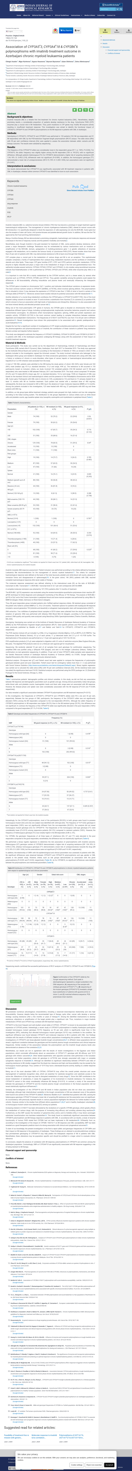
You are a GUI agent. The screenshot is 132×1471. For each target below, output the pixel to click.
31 (87, 1125)
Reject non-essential (94, 1465)
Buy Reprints (67, 30)
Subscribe (101, 15)
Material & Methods (109, 40)
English (10, 31)
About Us (26, 15)
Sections (105, 32)
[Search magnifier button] (121, 9)
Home (19, 15)
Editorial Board (38, 15)
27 (64, 1102)
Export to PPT (15, 1001)
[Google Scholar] (18, 1177)
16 (21, 323)
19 (59, 1017)
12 (49, 305)
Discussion (106, 47)
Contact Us (111, 15)
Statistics (116, 32)
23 (40, 1047)
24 (31, 1056)
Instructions (75, 15)
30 (78, 1120)
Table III (48, 860)
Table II (45, 708)
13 (15, 320)
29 (94, 1110)
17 (73, 573)
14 (18, 323)
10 (32, 1061)
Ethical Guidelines (62, 15)
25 (42, 1095)
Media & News (90, 15)
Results (105, 43)
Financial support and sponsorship (119, 50)
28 (94, 1102)
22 (38, 1047)
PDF (78, 30)
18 (48, 577)
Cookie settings (76, 1465)
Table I (89, 397)
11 (91, 294)
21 (66, 1040)
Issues (48, 15)
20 (64, 1040)
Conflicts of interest (114, 53)
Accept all (109, 1465)
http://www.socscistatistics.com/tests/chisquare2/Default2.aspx (52, 665)
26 (62, 1102)
